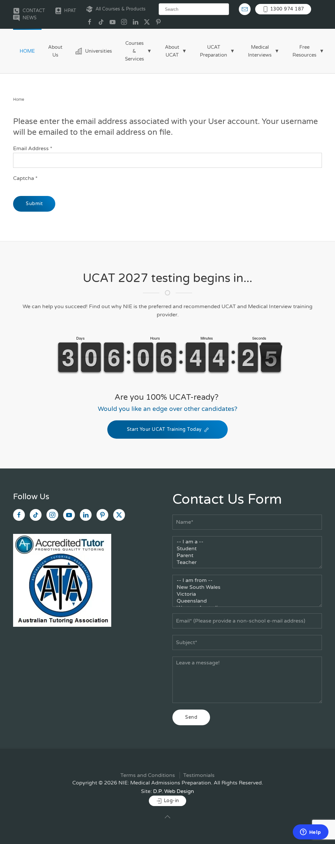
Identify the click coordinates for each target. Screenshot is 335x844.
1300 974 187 (286, 9)
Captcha (25, 178)
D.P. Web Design (173, 791)
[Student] (247, 548)
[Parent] (247, 555)
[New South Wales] (247, 587)
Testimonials (199, 775)
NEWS (30, 18)
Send (191, 717)
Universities (98, 51)
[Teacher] (247, 562)
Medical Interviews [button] (260, 51)
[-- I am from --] (247, 580)
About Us (55, 51)
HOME (27, 51)
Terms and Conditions (147, 775)
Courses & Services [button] (134, 51)
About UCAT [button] (172, 51)
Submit (34, 203)
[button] (167, 817)
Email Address (32, 148)
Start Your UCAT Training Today (164, 429)
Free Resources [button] (304, 51)
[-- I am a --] (247, 541)
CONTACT (34, 10)
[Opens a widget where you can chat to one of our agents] (310, 832)
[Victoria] (247, 594)
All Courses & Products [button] (121, 9)
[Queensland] (247, 601)
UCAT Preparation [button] (213, 51)
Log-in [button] (170, 800)
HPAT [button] (70, 10)
